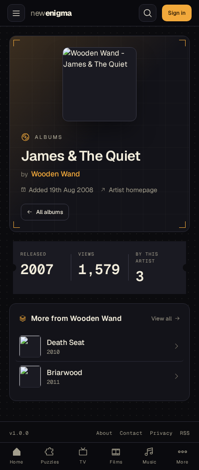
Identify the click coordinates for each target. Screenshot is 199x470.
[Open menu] (16, 13)
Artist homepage (133, 190)
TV (83, 462)
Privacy (161, 433)
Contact (131, 433)
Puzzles (50, 462)
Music (149, 462)
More (182, 462)
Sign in (177, 13)
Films (116, 462)
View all (161, 318)
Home (17, 462)
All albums (49, 212)
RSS (185, 433)
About (104, 433)
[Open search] (147, 13)
